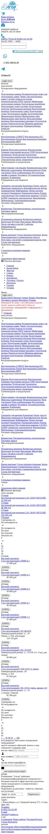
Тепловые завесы (9, 211)
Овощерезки (15, 193)
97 (12, 738)
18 (2, 546)
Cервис (10, 273)
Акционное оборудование (13, 258)
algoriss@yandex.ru (9, 29)
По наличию (7, 533)
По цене (5, 530)
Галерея (10, 285)
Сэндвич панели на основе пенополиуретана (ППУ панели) (16, 100)
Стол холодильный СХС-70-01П (16, 650)
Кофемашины (22, 191)
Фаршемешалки (8, 227)
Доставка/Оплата (34, 819)
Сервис (25, 298)
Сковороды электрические (20, 198)
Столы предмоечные (10, 242)
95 (6, 738)
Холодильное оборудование (14, 827)
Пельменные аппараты (11, 219)
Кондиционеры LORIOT (12, 137)
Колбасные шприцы (32, 219)
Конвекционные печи (37, 168)
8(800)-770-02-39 (8, 39)
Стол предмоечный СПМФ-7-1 (15, 617)
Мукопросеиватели (32, 170)
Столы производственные (29, 235)
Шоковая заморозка (34, 123)
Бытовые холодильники (12, 126)
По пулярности (8, 528)
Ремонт (10, 275)
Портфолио (12, 278)
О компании (7, 819)
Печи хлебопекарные (21, 173)
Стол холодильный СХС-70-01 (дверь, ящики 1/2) (24, 688)
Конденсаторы (35, 150)
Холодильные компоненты (20, 829)
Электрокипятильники (25, 200)
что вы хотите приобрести (13, 762)
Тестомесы (22, 175)
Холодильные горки (19, 111)
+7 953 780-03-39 (11, 62)
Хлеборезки (15, 177)
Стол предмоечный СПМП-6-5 (15, 589)
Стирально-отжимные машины (15, 250)
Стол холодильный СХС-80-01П (16, 631)
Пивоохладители (16, 123)
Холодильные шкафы (17, 114)
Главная (10, 266)
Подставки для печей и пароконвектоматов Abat (23, 240)
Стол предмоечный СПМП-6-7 (15, 603)
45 (2, 553)
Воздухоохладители (18, 150)
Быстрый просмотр (10, 558)
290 (18, 738)
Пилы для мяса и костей (12, 224)
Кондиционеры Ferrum (11, 139)
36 (2, 551)
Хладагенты (31, 155)
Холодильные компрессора (13, 157)
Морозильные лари (31, 116)
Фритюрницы (39, 198)
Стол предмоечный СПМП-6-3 (15, 575)
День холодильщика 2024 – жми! (28, 51)
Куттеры (16, 222)
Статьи (4, 822)
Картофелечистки (32, 188)
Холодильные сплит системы (14, 106)
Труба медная (18, 155)
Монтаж (10, 270)
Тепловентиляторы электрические (29, 209)
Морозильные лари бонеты (13, 119)
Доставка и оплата (9, 300)
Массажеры (25, 222)
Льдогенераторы (35, 114)
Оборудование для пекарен (13, 168)
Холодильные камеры (11, 94)
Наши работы (19, 819)
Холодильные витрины (21, 109)
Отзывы (10, 288)
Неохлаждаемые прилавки (22, 121)
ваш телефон (7, 756)
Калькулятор (12, 268)
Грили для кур (40, 186)
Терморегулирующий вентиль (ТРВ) (18, 152)
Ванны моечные (8, 235)
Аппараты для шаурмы (11, 186)
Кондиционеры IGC (34, 137)
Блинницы (28, 186)
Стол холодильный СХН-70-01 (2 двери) (20, 669)
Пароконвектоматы (30, 193)
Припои (5, 150)
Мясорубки (37, 222)
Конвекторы (7, 209)
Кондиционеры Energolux (35, 139)
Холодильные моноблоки (33, 104)
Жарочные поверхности (12, 188)
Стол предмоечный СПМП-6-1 (15, 561)
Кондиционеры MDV (11, 141)
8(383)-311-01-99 (24, 39)
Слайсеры (28, 224)
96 (9, 738)
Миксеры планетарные (11, 170)
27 (2, 548)
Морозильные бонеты (11, 116)
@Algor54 (5, 75)
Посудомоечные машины (27, 195)
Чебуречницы (7, 200)
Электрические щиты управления (17, 159)
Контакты (11, 283)
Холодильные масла (36, 157)
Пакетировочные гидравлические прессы (20, 237)
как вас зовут (7, 750)
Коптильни (6, 222)
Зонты (44, 235)
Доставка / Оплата (15, 280)
